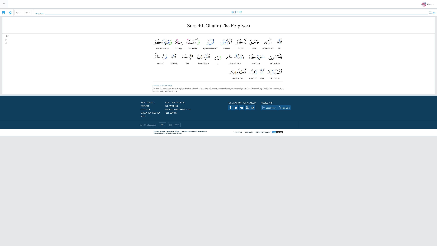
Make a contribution (150, 113)
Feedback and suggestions (178, 109)
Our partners (171, 106)
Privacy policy (248, 132)
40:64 (7, 36)
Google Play (271, 108)
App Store (286, 108)
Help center (171, 113)
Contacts (145, 109)
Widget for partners (175, 102)
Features (145, 106)
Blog (143, 116)
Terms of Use (238, 132)
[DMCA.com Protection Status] (277, 132)
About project (148, 102)
